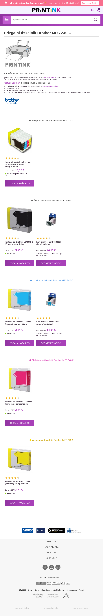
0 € (97, 10)
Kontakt (30, 590)
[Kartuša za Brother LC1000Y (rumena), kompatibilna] (19, 459)
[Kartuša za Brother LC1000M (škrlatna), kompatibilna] (19, 379)
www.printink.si (22, 608)
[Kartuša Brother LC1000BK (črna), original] (51, 220)
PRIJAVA (92, 11)
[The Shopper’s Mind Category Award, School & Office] (56, 530)
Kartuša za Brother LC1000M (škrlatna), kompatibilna (18, 402)
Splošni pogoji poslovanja (67, 590)
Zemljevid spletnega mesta (45, 590)
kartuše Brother (50, 77)
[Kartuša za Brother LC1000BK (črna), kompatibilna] (19, 220)
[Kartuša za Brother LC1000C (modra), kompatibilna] (19, 300)
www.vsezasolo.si (80, 608)
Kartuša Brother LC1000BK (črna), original (48, 243)
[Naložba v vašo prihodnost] (74, 530)
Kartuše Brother (12, 82)
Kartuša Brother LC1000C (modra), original (48, 323)
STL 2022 (22, 590)
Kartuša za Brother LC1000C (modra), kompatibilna (18, 323)
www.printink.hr (51, 608)
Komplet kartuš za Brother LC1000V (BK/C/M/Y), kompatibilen (18, 164)
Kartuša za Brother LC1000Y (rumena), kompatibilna (18, 482)
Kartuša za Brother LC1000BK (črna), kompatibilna (19, 243)
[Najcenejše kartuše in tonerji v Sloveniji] (46, 10)
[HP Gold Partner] (40, 530)
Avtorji (81, 590)
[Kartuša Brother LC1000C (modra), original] (51, 300)
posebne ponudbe (50, 86)
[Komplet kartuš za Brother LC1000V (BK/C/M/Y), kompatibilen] (19, 140)
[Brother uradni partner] (27, 530)
